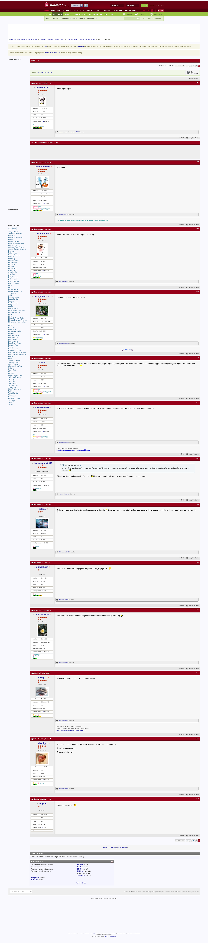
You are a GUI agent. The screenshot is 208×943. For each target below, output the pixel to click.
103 (43, 386)
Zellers (10, 404)
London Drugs (13, 303)
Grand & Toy (12, 272)
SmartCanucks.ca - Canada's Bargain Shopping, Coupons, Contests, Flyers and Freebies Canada (159, 892)
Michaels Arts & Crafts (16, 318)
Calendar (55, 18)
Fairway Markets (14, 255)
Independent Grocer (15, 291)
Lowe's (10, 307)
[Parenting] (155, 10)
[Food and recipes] (152, 10)
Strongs (11, 374)
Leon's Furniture (13, 299)
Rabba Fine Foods (14, 351)
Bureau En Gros (14, 241)
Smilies (80, 867)
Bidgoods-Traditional (15, 237)
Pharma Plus (12, 339)
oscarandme (62, 132)
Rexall (10, 356)
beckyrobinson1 (42, 296)
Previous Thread (109, 847)
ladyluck (43, 803)
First (189, 66)
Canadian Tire (13, 245)
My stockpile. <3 (45, 73)
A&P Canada (12, 230)
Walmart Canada (14, 399)
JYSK (10, 295)
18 (43, 779)
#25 (197, 610)
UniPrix (10, 391)
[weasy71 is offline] (42, 692)
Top (111, 14)
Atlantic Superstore (15, 234)
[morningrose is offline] (42, 630)
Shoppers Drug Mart (15, 366)
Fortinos (11, 266)
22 (43, 431)
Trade (158, 14)
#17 (197, 162)
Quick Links (91, 18)
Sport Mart (12, 370)
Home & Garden (130, 10)
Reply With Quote (194, 138)
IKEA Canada (13, 289)
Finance (107, 10)
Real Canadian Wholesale (17, 355)
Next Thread (122, 847)
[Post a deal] (161, 10)
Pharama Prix (13, 337)
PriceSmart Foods (14, 343)
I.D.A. (10, 285)
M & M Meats (13, 309)
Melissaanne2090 (74, 132)
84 (193, 72)
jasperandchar (42, 167)
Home (53, 10)
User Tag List (35, 60)
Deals (59, 10)
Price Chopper (13, 341)
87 (43, 651)
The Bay (11, 379)
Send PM (181, 138)
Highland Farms (13, 278)
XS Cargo (11, 401)
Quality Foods (13, 349)
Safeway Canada (14, 360)
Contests (99, 10)
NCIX (10, 326)
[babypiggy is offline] (42, 758)
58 (43, 270)
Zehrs (10, 403)
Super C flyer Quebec (15, 376)
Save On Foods (13, 362)
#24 (197, 562)
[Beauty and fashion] (148, 10)
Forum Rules (81, 883)
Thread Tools (192, 78)
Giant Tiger (12, 270)
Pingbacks (35, 878)
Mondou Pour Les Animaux (17, 320)
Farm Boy (11, 259)
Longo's (11, 305)
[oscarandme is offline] (42, 249)
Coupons (75, 10)
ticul (43, 362)
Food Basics (12, 262)
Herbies (11, 276)
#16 (197, 83)
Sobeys (11, 368)
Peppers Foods (13, 335)
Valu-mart (11, 397)
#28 (197, 799)
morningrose (42, 614)
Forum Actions (78, 18)
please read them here (53, 53)
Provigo (11, 347)
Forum (57, 14)
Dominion (11, 251)
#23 (197, 504)
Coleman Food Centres (16, 247)
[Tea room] (144, 10)
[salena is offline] (42, 523)
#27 (197, 738)
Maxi (10, 314)
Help (152, 5)
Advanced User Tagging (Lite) (91, 933)
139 (43, 334)
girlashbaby (42, 567)
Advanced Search (153, 19)
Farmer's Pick (13, 261)
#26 (197, 673)
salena (42, 509)
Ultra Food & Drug (14, 389)
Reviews (114, 10)
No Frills (11, 328)
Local (143, 14)
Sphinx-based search (110, 936)
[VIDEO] (80, 871)
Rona (10, 358)
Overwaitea (12, 330)
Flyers (82, 10)
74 (43, 485)
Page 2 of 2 (180, 66)
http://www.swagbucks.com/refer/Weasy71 (71, 730)
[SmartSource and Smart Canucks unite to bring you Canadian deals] (18, 215)
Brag (129, 14)
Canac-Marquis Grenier (16, 243)
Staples (11, 372)
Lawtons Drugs (13, 297)
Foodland (11, 264)
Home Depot (12, 280)
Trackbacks (81, 875)
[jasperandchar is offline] (42, 182)
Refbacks (34, 880)
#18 (197, 229)
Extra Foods (12, 253)
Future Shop (12, 268)
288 (43, 203)
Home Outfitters (13, 284)
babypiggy (42, 743)
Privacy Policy (192, 892)
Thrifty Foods (13, 385)
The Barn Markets (14, 378)
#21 (197, 403)
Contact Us (127, 892)
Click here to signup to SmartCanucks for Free (45, 142)
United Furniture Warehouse (13, 394)
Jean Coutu (12, 293)
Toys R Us (12, 387)
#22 (197, 458)
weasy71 (42, 677)
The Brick (11, 381)
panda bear (42, 87)
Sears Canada (13, 364)
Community (65, 18)
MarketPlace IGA (14, 312)
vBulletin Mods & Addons (107, 933)
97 (43, 121)
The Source (12, 383)
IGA (9, 287)
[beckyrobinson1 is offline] (42, 310)
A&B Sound (12, 228)
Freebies (90, 10)
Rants (121, 10)
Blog (48, 14)
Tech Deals (66, 10)
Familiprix (11, 257)
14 (43, 711)
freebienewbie (42, 407)
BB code (80, 865)
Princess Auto (13, 345)
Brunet (10, 239)
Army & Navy (13, 232)
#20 (197, 358)
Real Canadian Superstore (17, 353)
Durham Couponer (64, 494)
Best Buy (11, 236)
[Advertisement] (76, 152)
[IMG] (79, 869)
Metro (10, 316)
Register (160, 5)
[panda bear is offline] (42, 101)
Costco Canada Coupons (17, 249)
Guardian (11, 274)
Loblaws (11, 301)
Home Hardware (13, 282)
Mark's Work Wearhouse (16, 310)
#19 (197, 291)
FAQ (47, 18)
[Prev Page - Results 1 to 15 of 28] (193, 66)
